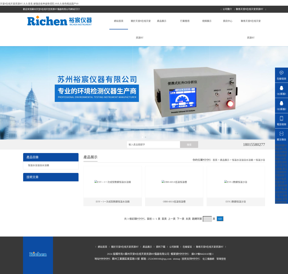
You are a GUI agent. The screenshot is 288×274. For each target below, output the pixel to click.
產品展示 (161, 21)
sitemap (176, 259)
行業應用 (185, 21)
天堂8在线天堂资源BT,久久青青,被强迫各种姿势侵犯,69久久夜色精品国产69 (39, 4)
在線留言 (187, 247)
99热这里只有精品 (281, 148)
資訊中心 (227, 21)
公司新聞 (174, 247)
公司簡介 (227, 9)
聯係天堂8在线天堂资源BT (249, 9)
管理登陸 (221, 259)
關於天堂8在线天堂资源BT (141, 29)
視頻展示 (207, 21)
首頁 (215, 160)
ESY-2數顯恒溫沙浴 (236, 201)
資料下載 (160, 247)
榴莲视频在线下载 (281, 192)
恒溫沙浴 (260, 160)
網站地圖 (279, 145)
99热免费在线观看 (281, 162)
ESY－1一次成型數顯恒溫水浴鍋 (113, 201)
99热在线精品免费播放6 (281, 155)
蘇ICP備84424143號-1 (203, 254)
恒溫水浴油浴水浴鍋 (38, 165)
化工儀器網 (208, 259)
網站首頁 (118, 21)
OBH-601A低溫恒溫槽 (174, 201)
